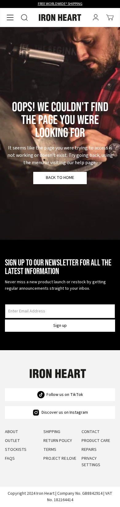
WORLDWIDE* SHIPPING (60, 3)
